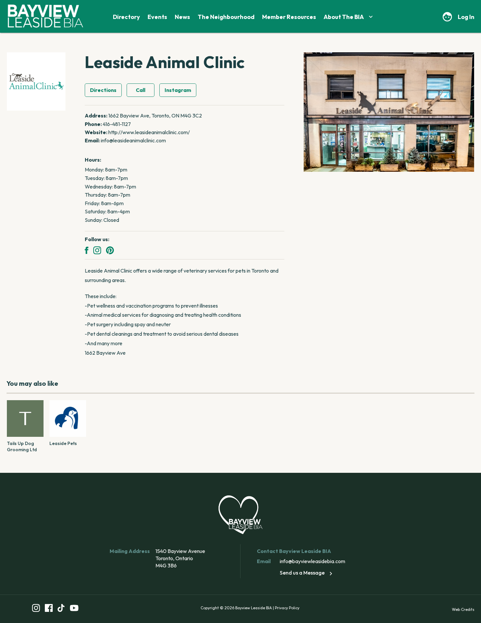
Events (157, 17)
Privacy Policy (287, 607)
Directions (103, 90)
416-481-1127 (117, 124)
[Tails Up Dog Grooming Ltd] (25, 418)
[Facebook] (86, 250)
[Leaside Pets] (67, 418)
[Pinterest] (110, 250)
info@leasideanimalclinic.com (133, 140)
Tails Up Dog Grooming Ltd (22, 446)
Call (140, 90)
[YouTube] (74, 609)
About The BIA (344, 17)
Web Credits (463, 609)
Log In (466, 17)
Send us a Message (302, 572)
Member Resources (289, 17)
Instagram (178, 90)
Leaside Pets (63, 443)
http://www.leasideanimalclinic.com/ (149, 132)
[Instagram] (97, 250)
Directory (126, 17)
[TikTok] (61, 609)
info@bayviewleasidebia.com (312, 561)
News (182, 17)
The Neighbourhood (226, 17)
